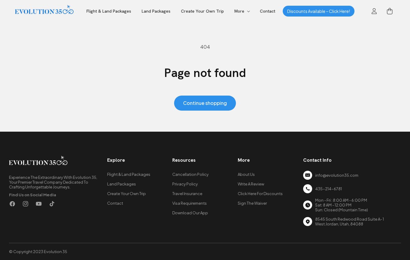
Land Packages (121, 184)
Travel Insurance (187, 193)
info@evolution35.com (336, 175)
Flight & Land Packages (128, 174)
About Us (246, 174)
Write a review (251, 184)
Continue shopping (205, 103)
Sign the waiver (252, 203)
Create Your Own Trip (126, 193)
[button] (241, 11)
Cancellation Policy (190, 174)
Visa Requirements (189, 203)
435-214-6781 (328, 188)
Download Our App (190, 212)
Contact (115, 203)
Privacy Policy (185, 184)
